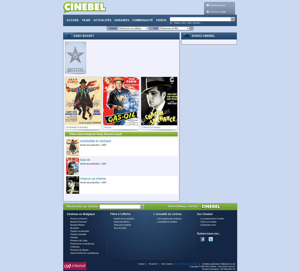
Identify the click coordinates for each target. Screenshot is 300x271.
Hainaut (74, 237)
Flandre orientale (78, 234)
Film (156, 28)
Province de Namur (79, 250)
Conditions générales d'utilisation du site (218, 264)
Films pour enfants (122, 225)
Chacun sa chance (93, 178)
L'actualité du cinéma (167, 222)
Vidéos (161, 20)
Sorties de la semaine (124, 218)
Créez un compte (218, 12)
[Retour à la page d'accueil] (84, 7)
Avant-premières (121, 222)
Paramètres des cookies (187, 264)
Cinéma (113, 28)
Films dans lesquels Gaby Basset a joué (95, 134)
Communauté (142, 20)
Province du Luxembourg (82, 244)
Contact (141, 264)
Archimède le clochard (95, 141)
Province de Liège (79, 240)
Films (86, 20)
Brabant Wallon (77, 225)
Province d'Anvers (78, 218)
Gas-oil (85, 160)
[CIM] (74, 263)
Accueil (72, 20)
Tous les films (120, 228)
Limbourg (74, 247)
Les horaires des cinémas (169, 218)
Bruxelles (74, 228)
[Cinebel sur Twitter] (212, 238)
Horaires (121, 20)
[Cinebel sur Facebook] (202, 238)
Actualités (102, 20)
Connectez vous (217, 5)
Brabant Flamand (78, 222)
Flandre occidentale (79, 231)
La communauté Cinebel (212, 218)
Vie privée (153, 264)
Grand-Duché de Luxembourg (84, 253)
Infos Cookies (167, 264)
